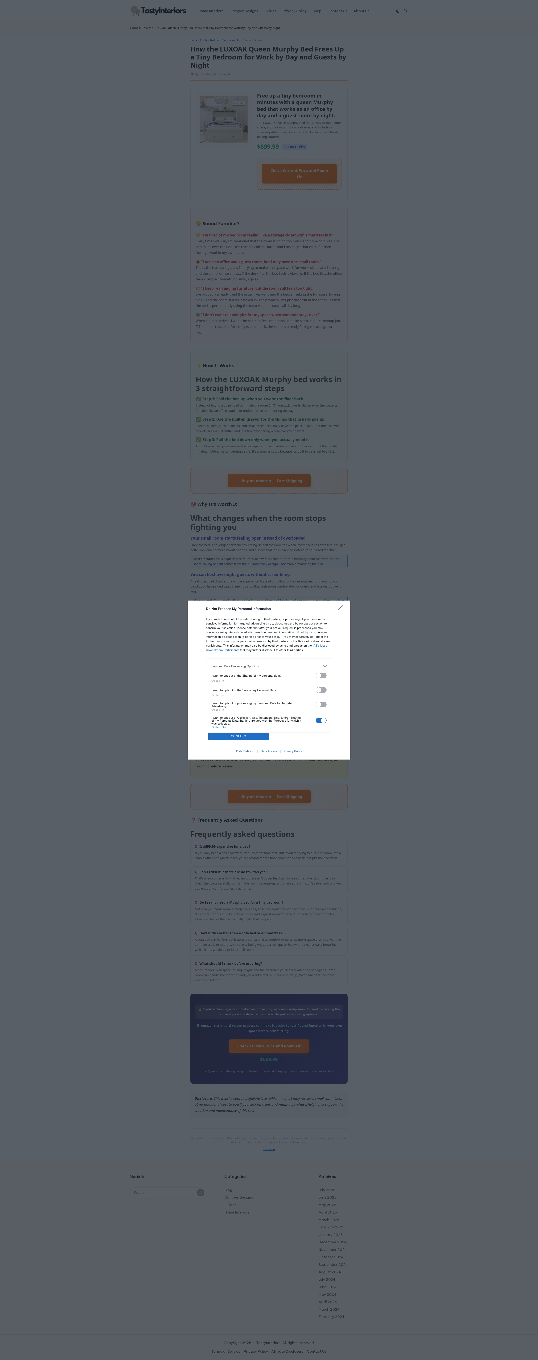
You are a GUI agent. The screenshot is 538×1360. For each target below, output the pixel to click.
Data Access (269, 751)
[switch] (321, 675)
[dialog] (269, 680)
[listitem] (269, 666)
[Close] (342, 609)
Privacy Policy (293, 751)
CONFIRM (239, 736)
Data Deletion (245, 751)
